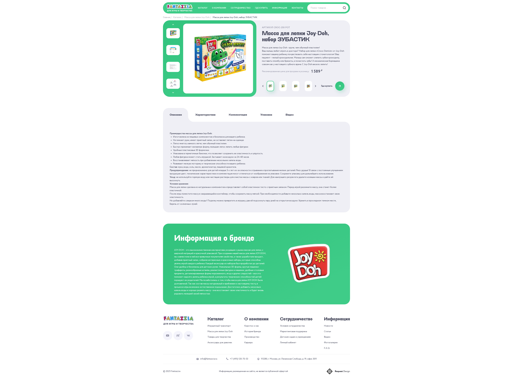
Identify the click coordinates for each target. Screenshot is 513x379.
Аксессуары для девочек (219, 342)
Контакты (297, 8)
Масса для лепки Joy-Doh (197, 17)
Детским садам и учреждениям (295, 337)
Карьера (248, 342)
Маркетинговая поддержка (293, 331)
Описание (176, 114)
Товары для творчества (219, 337)
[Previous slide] (173, 24)
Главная (166, 17)
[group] (270, 86)
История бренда (252, 331)
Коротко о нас (251, 326)
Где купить (261, 8)
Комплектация (238, 114)
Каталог (177, 17)
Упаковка (266, 114)
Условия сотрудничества (292, 326)
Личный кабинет (288, 342)
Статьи (327, 331)
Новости (328, 326)
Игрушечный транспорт (219, 326)
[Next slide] (173, 92)
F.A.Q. (327, 348)
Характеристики (205, 114)
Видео (290, 114)
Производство (251, 337)
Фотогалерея (330, 342)
